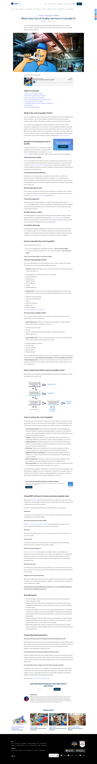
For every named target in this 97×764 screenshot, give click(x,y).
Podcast (20, 750)
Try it (79, 3)
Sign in (74, 3)
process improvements (57, 217)
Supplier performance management (35, 309)
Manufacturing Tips (50, 9)
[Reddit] (96, 16)
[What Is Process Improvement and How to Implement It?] (58, 719)
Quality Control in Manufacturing (41, 678)
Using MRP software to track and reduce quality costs (39, 103)
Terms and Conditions (27, 750)
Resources (70, 3)
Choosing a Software (28, 9)
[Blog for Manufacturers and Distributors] (16, 4)
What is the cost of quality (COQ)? (34, 94)
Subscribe (57, 689)
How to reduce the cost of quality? (34, 101)
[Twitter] (96, 12)
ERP (34, 9)
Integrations (60, 3)
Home (46, 3)
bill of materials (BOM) (32, 552)
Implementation (38, 9)
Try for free (63, 146)
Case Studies (21, 9)
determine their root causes (36, 195)
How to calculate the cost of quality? (34, 97)
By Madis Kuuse (43, 21)
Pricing (65, 3)
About (12, 750)
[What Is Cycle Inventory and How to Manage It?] (77, 719)
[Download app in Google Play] (80, 750)
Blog (12, 9)
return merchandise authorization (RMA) (36, 524)
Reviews (55, 3)
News (56, 9)
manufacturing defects (37, 165)
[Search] (85, 4)
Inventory (44, 9)
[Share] (96, 19)
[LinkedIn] (96, 14)
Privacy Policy (35, 750)
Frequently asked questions (32, 107)
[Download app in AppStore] (69, 750)
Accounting (16, 9)
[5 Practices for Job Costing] (20, 719)
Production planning (61, 9)
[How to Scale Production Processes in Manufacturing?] (39, 719)
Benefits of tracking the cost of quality (35, 95)
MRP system (34, 500)
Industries (50, 3)
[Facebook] (96, 10)
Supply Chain (71, 9)
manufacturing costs (64, 135)
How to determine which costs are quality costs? (38, 99)
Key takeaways (29, 105)
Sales (67, 9)
